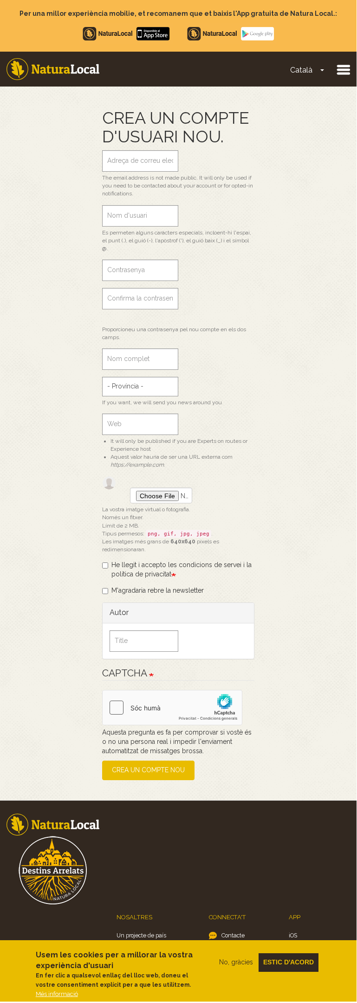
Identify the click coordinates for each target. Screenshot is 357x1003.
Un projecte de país (141, 935)
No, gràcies (236, 962)
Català (301, 70)
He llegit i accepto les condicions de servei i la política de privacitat (181, 569)
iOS (293, 935)
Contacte (233, 935)
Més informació (57, 993)
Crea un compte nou (148, 770)
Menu (343, 69)
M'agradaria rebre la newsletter (157, 590)
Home (52, 69)
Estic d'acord (288, 962)
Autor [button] (119, 612)
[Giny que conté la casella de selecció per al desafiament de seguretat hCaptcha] (172, 707)
